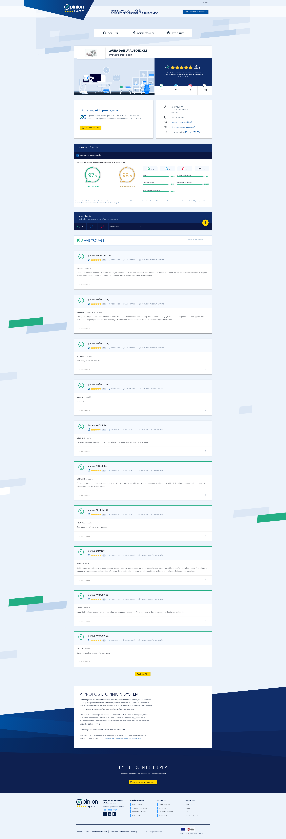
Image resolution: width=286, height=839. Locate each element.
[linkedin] (114, 814)
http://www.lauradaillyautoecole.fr (183, 127)
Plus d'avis (142, 674)
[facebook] (105, 814)
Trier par (195, 239)
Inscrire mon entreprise (196, 12)
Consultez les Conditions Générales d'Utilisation (122, 739)
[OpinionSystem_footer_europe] (188, 827)
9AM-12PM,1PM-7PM (193, 132)
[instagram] (109, 814)
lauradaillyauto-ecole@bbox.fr (181, 122)
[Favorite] (205, 223)
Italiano (205, 3)
